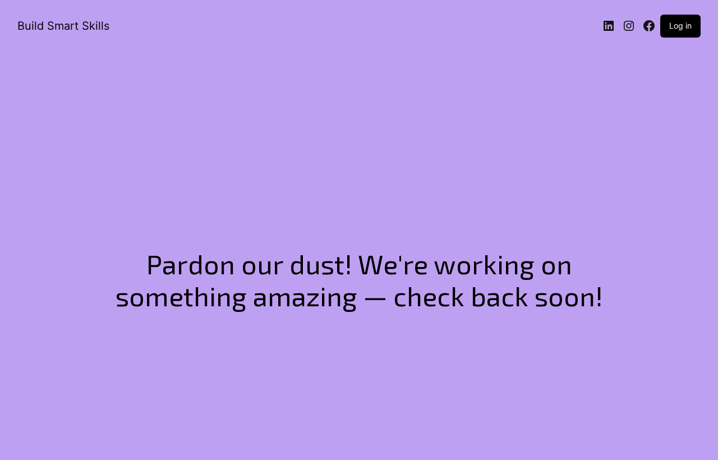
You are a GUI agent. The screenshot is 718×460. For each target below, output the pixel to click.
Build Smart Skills (63, 26)
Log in (680, 25)
